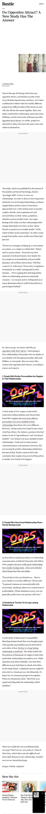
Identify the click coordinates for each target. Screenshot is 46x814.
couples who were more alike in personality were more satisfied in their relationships (20, 421)
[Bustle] (8, 4)
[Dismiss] (42, 793)
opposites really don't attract (14, 351)
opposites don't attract (11, 120)
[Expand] (35, 793)
